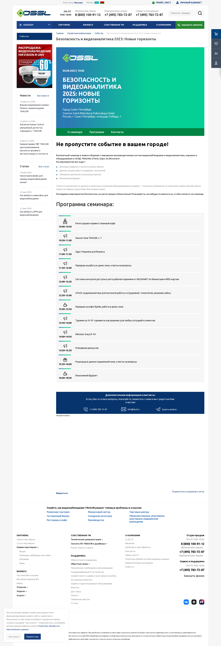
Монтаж (75, 587)
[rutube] (201, 602)
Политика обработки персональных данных (147, 559)
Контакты (117, 132)
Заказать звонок (192, 25)
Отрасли (21, 587)
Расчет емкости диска (82, 548)
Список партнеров (26, 539)
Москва (78, 3)
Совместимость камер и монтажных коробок (93, 576)
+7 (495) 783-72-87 (118, 15)
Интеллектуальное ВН (28, 579)
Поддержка (140, 25)
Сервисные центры (80, 599)
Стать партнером (25, 543)
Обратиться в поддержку (84, 560)
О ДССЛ (129, 539)
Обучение (24, 559)
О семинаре (74, 132)
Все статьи (44, 167)
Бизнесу (88, 25)
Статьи (74, 603)
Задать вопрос (169, 409)
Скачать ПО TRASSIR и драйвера (88, 543)
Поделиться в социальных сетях (188, 491)
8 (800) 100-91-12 (88, 15)
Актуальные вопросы (81, 580)
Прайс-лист (163, 2)
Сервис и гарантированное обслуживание (91, 583)
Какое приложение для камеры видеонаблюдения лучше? (33, 179)
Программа (96, 132)
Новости (129, 567)
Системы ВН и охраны (28, 575)
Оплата (74, 595)
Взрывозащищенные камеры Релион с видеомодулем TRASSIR (34, 108)
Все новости (43, 96)
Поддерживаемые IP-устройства (87, 572)
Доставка (76, 591)
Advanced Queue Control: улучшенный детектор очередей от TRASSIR (32, 127)
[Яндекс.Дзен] (194, 602)
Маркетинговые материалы (139, 563)
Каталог (28, 25)
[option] (34, 66)
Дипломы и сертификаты (138, 547)
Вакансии (129, 543)
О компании (163, 25)
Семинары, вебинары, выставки (35, 555)
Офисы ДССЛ (132, 555)
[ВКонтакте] (186, 602)
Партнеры (64, 25)
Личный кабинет (191, 2)
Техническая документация (86, 539)
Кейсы (20, 583)
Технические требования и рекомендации (92, 568)
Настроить (14, 636)
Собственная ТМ (114, 25)
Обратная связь (79, 564)
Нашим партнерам (26, 547)
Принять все (32, 636)
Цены (22, 563)
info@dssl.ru (133, 409)
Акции (22, 551)
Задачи (21, 591)
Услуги (20, 595)
